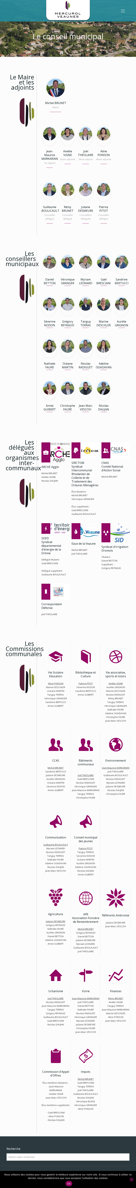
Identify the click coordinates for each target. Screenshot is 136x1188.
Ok (68, 1183)
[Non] (131, 1179)
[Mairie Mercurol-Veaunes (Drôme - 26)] (68, 10)
